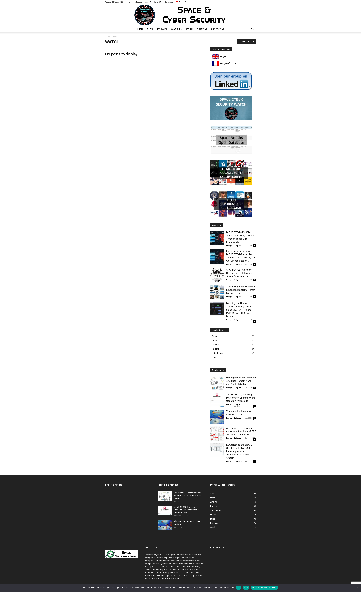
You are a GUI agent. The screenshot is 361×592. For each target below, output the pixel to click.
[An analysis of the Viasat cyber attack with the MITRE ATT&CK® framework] (217, 433)
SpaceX (189, 29)
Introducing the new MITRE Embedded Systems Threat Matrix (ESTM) (240, 289)
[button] (252, 29)
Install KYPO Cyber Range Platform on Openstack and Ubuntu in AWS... (186, 510)
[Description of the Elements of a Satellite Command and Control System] (217, 383)
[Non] (357, 587)
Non (246, 588)
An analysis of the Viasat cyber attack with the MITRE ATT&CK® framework (241, 431)
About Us (138, 2)
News (150, 29)
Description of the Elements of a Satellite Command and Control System (241, 381)
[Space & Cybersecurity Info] (180, 15)
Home (130, 2)
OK (238, 588)
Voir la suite (174, 578)
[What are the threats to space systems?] (217, 417)
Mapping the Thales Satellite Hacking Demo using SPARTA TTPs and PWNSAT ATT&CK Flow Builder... (239, 310)
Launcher (176, 29)
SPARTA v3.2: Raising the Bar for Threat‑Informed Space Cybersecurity (239, 273)
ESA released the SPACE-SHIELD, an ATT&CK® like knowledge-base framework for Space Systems (239, 451)
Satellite (162, 29)
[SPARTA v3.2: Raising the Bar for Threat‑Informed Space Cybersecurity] (217, 275)
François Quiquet (233, 245)
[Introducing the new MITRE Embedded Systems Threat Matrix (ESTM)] (217, 292)
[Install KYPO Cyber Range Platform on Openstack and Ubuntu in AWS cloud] (217, 400)
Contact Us (158, 2)
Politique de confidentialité (264, 588)
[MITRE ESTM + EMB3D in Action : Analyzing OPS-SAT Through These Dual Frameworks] (217, 238)
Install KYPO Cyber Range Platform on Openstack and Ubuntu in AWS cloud (240, 397)
